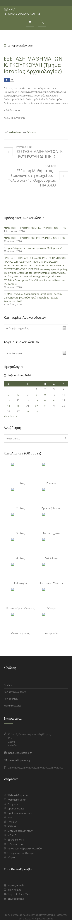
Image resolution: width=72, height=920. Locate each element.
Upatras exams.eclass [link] (20, 813)
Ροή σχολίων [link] (11, 698)
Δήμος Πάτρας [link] (16, 898)
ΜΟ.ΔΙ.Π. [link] (12, 835)
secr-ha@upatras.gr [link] (19, 760)
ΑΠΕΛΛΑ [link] (12, 826)
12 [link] (8, 400)
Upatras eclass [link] (16, 808)
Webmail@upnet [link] (17, 799)
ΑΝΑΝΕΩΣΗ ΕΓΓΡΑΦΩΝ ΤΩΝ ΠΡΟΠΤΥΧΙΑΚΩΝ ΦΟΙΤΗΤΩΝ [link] (34, 238)
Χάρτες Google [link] (16, 885)
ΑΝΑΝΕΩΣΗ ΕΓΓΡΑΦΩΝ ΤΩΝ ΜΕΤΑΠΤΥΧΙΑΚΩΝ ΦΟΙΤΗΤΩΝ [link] (35, 228)
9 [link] (45, 394)
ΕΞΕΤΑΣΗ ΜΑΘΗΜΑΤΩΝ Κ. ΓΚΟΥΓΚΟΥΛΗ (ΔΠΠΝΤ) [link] (39, 154)
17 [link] (54, 400)
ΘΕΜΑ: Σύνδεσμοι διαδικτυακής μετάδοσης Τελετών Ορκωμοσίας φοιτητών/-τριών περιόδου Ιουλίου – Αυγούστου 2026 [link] (33, 297)
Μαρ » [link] (14, 416)
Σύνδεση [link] (8, 685)
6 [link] (18, 394)
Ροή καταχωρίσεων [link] (15, 692)
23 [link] (45, 406)
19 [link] (8, 406)
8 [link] (36, 394)
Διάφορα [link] (32, 132)
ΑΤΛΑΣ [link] (11, 817)
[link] (22, 11)
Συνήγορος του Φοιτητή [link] (21, 853)
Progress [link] (13, 804)
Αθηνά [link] (11, 857)
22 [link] (36, 406)
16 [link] (45, 400)
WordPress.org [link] (12, 705)
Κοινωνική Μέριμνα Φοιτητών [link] (25, 848)
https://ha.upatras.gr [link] (20, 752)
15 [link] (36, 400)
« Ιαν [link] (6, 416)
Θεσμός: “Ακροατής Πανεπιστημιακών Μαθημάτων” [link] (33, 248)
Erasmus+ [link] (13, 822)
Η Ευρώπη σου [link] (16, 844)
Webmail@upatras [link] (18, 795)
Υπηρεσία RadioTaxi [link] (19, 894)
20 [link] (18, 406)
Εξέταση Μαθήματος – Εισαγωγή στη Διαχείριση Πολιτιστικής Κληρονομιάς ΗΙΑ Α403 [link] (32, 178)
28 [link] (27, 411)
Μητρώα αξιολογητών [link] (20, 830)
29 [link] (36, 411)
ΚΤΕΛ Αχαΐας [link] (14, 889)
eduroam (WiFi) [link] (16, 839)
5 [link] (8, 394)
